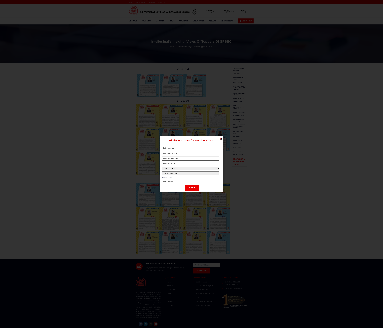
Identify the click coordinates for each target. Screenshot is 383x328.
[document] (191, 164)
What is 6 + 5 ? (167, 178)
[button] (220, 138)
